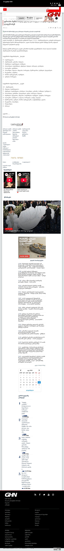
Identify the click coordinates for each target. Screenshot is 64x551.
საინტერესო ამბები (9, 541)
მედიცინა (37, 523)
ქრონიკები (7, 197)
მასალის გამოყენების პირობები (12, 117)
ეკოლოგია (37, 518)
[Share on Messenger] (51, 27)
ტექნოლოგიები (28, 532)
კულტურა (7, 518)
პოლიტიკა (7, 510)
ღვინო (26, 539)
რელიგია (37, 521)
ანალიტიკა (7, 514)
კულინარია (27, 541)
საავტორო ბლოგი (9, 532)
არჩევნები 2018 (29, 545)
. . (9, 114)
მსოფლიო (37, 510)
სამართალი (8, 525)
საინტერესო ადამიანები (10, 539)
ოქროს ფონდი (8, 545)
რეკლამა (7, 502)
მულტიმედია (8, 170)
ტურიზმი (27, 536)
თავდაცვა (37, 516)
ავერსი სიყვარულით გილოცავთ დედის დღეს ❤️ (23, 191)
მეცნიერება (27, 530)
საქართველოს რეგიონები (41, 514)
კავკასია (37, 512)
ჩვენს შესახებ (8, 498)
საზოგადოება (8, 521)
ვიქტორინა (27, 534)
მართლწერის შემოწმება (31, 543)
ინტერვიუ (7, 516)
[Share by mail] (55, 27)
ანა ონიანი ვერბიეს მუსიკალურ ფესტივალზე (8, 191)
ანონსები (7, 530)
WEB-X (28, 548)
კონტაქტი (7, 505)
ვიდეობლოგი (8, 534)
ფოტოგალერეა (9, 536)
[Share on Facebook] (49, 27)
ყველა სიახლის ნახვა (40, 365)
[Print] (60, 27)
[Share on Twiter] (53, 27)
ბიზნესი (6, 523)
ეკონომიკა (7, 512)
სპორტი (37, 525)
